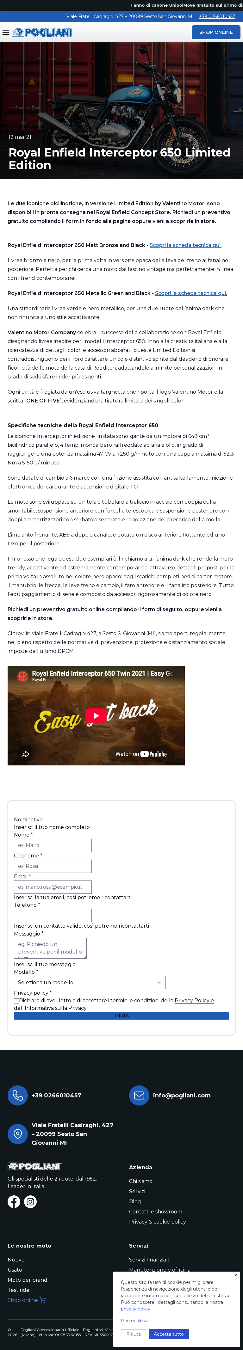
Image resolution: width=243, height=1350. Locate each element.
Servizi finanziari (149, 1260)
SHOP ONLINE (216, 32)
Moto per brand (27, 1280)
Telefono (27, 905)
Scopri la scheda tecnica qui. (185, 245)
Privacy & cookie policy (157, 1222)
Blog (135, 1202)
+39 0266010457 (217, 16)
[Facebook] (14, 1201)
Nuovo (16, 1260)
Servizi (137, 1191)
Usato (15, 1270)
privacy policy (135, 1309)
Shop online (23, 1300)
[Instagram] (30, 1201)
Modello (26, 972)
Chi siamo (141, 1181)
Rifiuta (133, 1334)
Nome (23, 835)
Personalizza (135, 1320)
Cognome (28, 856)
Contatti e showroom (155, 1212)
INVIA (122, 1016)
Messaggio (29, 934)
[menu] (6, 32)
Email (22, 877)
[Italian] (40, 32)
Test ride (18, 1290)
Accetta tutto (169, 1334)
